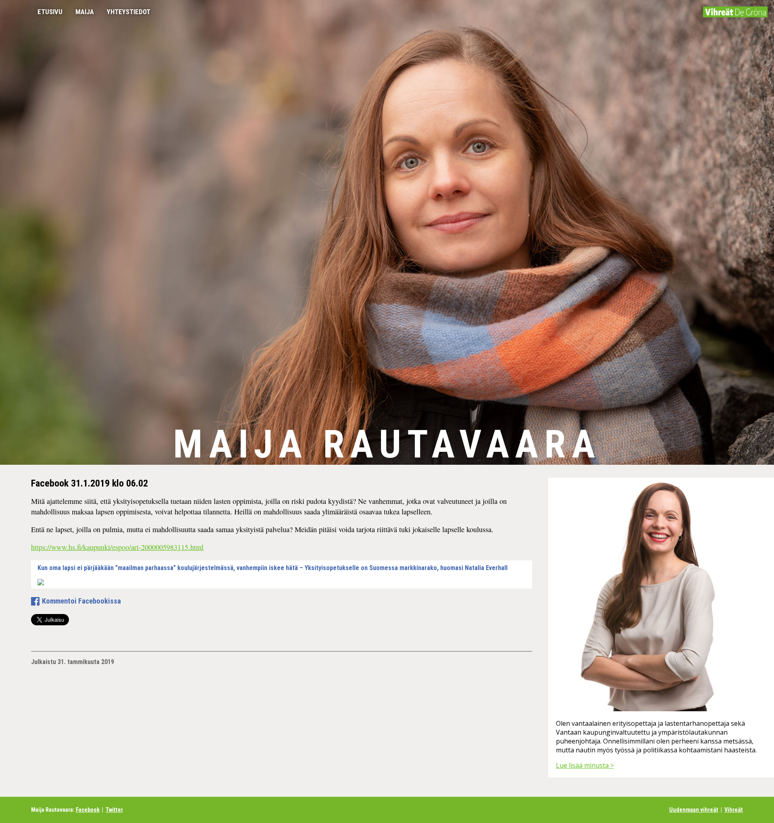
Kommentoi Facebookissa (81, 601)
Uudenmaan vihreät (693, 809)
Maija (84, 12)
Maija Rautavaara (387, 444)
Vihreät (733, 809)
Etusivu (49, 12)
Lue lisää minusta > (585, 765)
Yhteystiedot (128, 12)
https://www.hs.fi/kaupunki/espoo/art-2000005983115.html (117, 547)
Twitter (114, 809)
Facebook (88, 809)
